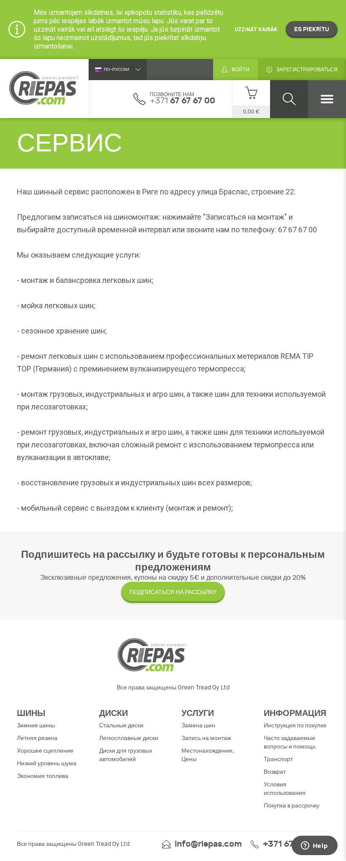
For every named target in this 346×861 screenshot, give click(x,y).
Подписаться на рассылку (173, 592)
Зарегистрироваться (307, 70)
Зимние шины (36, 725)
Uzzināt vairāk (256, 29)
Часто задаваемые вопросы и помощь (290, 742)
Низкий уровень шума (46, 763)
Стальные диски (121, 725)
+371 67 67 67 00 (296, 844)
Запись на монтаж (206, 738)
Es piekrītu (311, 29)
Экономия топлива (42, 776)
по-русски (116, 69)
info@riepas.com (208, 844)
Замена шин (198, 725)
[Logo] (44, 88)
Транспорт (278, 759)
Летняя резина (37, 738)
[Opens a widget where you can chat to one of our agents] (314, 846)
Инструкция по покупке (295, 725)
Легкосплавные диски (128, 738)
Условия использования (284, 788)
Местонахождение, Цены (207, 755)
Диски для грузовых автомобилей (125, 755)
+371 (182, 100)
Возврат (275, 771)
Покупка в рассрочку (291, 805)
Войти (240, 70)
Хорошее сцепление (45, 750)
